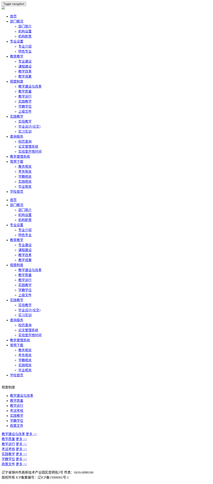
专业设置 (16, 41)
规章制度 (16, 81)
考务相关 (25, 171)
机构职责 (25, 36)
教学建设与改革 (30, 86)
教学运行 (25, 96)
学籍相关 (25, 176)
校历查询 (25, 141)
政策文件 (16, 425)
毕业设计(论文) (29, 126)
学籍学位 (25, 106)
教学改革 (25, 71)
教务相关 (25, 166)
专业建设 (25, 61)
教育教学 (16, 56)
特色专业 (25, 51)
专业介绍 (25, 46)
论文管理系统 (28, 146)
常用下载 (16, 161)
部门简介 (25, 26)
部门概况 (16, 21)
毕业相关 (25, 186)
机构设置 (25, 31)
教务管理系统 (20, 156)
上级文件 (25, 111)
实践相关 (25, 181)
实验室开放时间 (30, 151)
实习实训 (25, 131)
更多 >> (31, 434)
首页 (13, 16)
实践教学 (25, 101)
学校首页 (16, 191)
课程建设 (25, 66)
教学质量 (25, 91)
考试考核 (16, 410)
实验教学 (25, 121)
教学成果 (25, 76)
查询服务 (16, 136)
